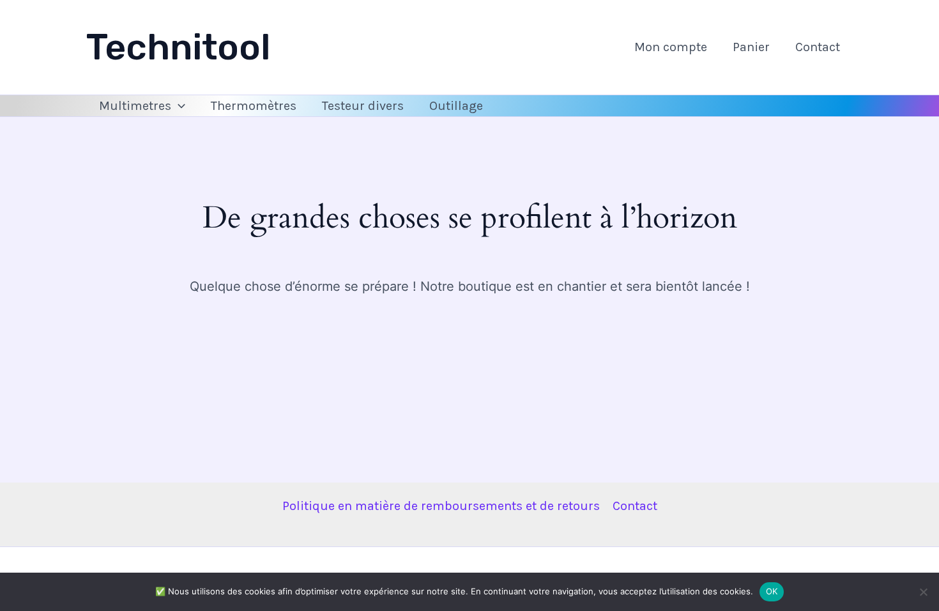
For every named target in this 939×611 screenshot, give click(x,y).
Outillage (456, 105)
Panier (751, 47)
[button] (178, 106)
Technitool (178, 47)
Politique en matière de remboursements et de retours (441, 506)
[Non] (923, 591)
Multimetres (135, 105)
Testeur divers (363, 105)
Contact (817, 47)
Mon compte (670, 47)
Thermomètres (253, 105)
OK (772, 591)
